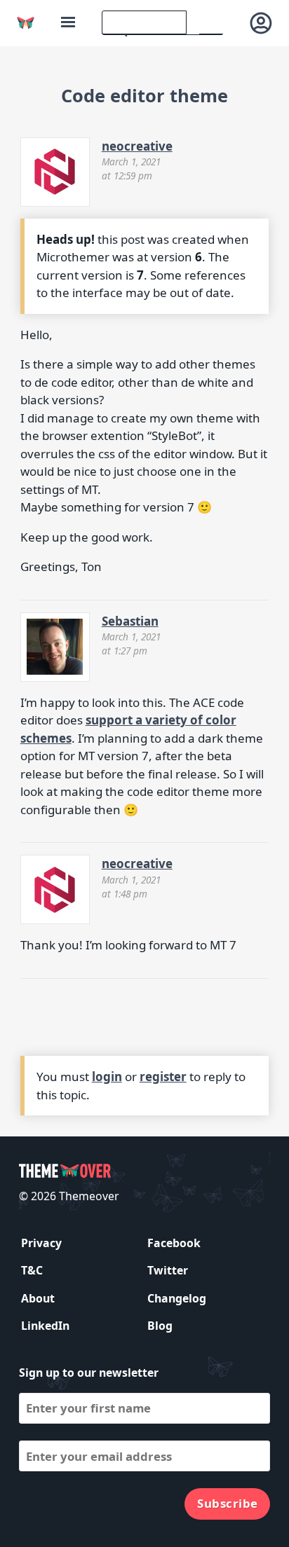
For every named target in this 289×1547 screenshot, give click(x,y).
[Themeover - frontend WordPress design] (26, 23)
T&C (32, 1270)
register (163, 1076)
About (38, 1298)
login (107, 1076)
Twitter (167, 1270)
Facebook (174, 1243)
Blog (160, 1325)
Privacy (41, 1243)
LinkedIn (45, 1325)
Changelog (176, 1298)
